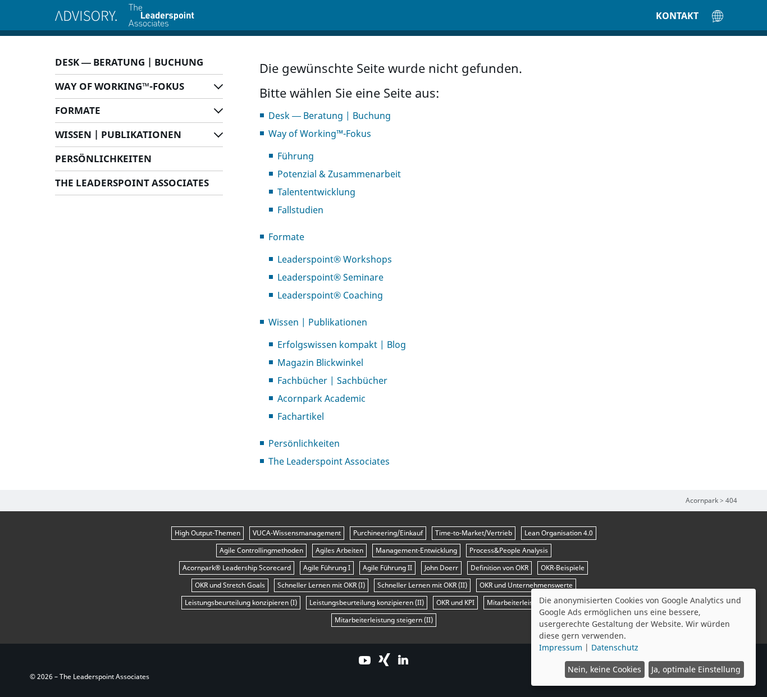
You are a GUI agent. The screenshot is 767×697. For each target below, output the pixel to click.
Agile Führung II (387, 567)
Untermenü (218, 85)
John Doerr (441, 567)
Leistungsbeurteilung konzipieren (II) (366, 602)
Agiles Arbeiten (339, 550)
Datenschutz (614, 647)
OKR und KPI (455, 602)
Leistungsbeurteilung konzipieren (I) (241, 602)
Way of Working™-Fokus (119, 86)
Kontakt (677, 16)
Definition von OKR (499, 567)
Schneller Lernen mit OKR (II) (422, 585)
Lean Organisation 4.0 (558, 533)
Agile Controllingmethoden (261, 550)
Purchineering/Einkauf (388, 533)
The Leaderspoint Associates (132, 182)
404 (731, 500)
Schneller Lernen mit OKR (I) (321, 585)
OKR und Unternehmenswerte (526, 585)
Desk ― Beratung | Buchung (129, 62)
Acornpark (702, 500)
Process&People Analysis (508, 550)
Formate (78, 110)
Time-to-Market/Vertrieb (473, 533)
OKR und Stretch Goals (230, 585)
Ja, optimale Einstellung (696, 669)
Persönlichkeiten (103, 158)
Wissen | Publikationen (118, 134)
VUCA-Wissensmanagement (297, 533)
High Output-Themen (207, 533)
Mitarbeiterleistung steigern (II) (384, 620)
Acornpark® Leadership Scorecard (236, 567)
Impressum (560, 647)
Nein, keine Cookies (604, 669)
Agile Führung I (326, 567)
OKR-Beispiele (563, 567)
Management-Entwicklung (416, 550)
